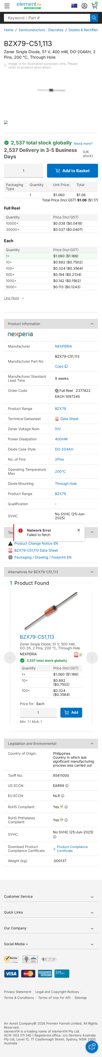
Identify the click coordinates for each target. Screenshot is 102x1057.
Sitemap (81, 998)
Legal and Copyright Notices (57, 992)
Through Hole (66, 483)
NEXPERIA (63, 346)
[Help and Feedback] (92, 1047)
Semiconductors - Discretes (41, 30)
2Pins (59, 459)
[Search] (94, 18)
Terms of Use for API (54, 998)
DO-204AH (64, 449)
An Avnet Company (18, 1023)
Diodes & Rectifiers (84, 30)
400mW (61, 439)
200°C (60, 471)
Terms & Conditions (19, 998)
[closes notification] (79, 530)
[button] (7, 6)
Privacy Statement (17, 992)
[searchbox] (47, 18)
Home (8, 30)
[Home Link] (38, 6)
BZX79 (60, 409)
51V (58, 429)
